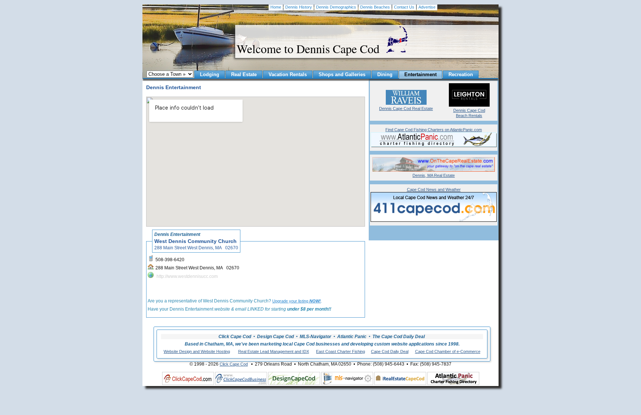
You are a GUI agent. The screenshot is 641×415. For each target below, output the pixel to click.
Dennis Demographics (336, 7)
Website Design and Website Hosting (197, 351)
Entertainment (420, 74)
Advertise (426, 7)
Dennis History (298, 7)
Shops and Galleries (342, 74)
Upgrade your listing (296, 301)
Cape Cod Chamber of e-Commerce (447, 351)
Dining (384, 74)
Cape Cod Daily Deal (389, 351)
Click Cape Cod (234, 364)
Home (275, 7)
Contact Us (404, 7)
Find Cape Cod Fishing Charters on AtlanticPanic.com (433, 129)
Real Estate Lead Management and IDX (273, 351)
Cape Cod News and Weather (434, 189)
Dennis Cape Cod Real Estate (406, 108)
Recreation (460, 74)
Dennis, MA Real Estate (433, 175)
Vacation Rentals (288, 74)
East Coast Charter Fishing (340, 351)
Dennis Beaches (375, 7)
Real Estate (244, 74)
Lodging (209, 74)
